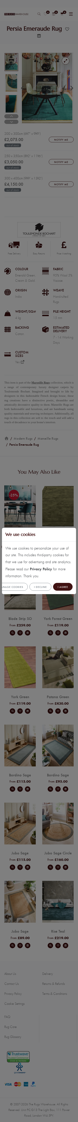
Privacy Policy (41, 568)
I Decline (40, 587)
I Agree (63, 587)
